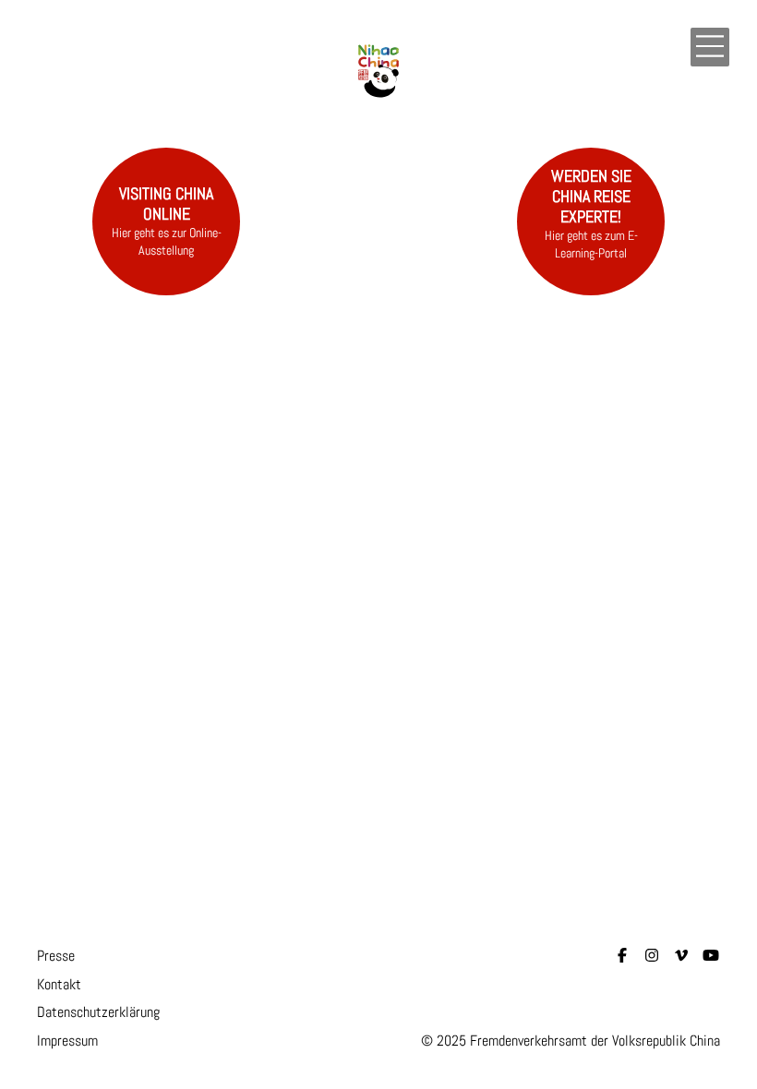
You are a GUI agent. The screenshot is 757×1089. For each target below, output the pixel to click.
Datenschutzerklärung (98, 1012)
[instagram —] (652, 955)
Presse (56, 955)
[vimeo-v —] (681, 955)
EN (673, 49)
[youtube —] (711, 955)
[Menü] (710, 47)
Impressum (67, 1040)
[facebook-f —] (622, 955)
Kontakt (59, 984)
